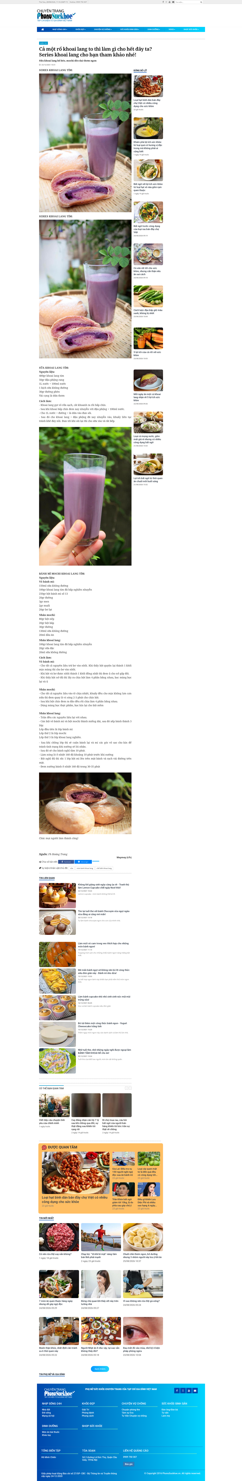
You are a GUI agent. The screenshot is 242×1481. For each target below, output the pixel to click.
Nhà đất (46, 1409)
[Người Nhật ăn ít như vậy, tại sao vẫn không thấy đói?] (101, 1331)
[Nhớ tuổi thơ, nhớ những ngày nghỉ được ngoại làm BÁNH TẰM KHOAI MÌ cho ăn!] (57, 1061)
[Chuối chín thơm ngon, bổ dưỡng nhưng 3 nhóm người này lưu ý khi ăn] (143, 1237)
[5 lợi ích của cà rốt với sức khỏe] (148, 338)
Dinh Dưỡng (153, 29)
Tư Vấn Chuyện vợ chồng (134, 1415)
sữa (71, 868)
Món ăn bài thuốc (50, 1432)
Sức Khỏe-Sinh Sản (129, 29)
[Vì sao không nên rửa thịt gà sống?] (143, 1284)
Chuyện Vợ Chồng (102, 29)
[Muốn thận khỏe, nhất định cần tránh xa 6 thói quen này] (59, 1331)
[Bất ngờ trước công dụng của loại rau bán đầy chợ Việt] (148, 212)
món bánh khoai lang (85, 868)
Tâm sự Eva (127, 1412)
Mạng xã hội (48, 1415)
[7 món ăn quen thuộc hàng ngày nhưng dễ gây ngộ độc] (59, 1284)
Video (171, 29)
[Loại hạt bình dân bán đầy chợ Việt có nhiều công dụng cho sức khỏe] (148, 86)
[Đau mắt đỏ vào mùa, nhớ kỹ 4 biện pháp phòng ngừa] (143, 1331)
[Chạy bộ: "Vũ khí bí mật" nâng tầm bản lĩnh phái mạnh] (101, 1237)
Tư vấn (165, 1412)
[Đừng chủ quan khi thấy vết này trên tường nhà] (101, 1284)
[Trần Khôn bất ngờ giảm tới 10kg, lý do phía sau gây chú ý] (123, 1189)
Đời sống (46, 1412)
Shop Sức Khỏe (190, 29)
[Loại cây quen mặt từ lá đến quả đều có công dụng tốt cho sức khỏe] (149, 1159)
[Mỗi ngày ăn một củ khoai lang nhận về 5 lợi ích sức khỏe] (148, 380)
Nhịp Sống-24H (59, 29)
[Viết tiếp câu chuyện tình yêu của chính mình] (54, 1105)
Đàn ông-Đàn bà (170, 1409)
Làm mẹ (166, 1415)
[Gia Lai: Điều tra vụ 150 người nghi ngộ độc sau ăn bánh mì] (123, 1159)
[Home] (42, 29)
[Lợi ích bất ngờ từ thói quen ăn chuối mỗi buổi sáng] (148, 464)
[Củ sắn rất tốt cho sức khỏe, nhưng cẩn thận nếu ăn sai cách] (148, 254)
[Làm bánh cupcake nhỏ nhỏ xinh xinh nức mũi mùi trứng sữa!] (57, 1007)
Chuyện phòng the (131, 1409)
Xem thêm (100, 1368)
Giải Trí (85, 1409)
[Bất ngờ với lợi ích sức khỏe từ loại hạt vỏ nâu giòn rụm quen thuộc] (148, 170)
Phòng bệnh (88, 1412)
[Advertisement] (148, 539)
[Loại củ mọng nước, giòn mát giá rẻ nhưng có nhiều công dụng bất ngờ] (148, 422)
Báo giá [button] (128, 1464)
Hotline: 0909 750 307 (78, 2)
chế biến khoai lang (104, 868)
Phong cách (88, 1415)
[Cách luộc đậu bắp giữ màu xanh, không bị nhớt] (148, 296)
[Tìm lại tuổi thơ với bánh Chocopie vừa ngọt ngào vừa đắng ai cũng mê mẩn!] (57, 922)
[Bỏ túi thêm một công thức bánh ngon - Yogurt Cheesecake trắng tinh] (57, 1034)
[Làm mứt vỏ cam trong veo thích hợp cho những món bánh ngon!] (57, 954)
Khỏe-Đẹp (80, 29)
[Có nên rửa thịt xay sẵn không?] (59, 1237)
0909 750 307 (130, 1457)
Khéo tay (43, 43)
